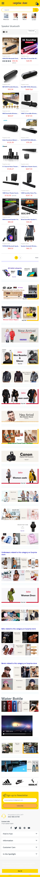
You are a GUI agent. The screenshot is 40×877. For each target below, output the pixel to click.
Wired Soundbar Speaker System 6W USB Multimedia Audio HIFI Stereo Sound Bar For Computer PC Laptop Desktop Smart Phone (29, 219)
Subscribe (20, 806)
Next (36, 258)
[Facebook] (11, 827)
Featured (31, 31)
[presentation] (2, 782)
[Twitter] (15, 827)
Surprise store (6, 56)
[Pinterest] (24, 827)
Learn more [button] (28, 866)
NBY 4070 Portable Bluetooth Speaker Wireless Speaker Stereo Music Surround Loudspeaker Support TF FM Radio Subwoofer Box (10, 87)
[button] (6, 61)
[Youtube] (29, 827)
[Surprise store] (20, 3)
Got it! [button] (20, 871)
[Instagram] (20, 827)
